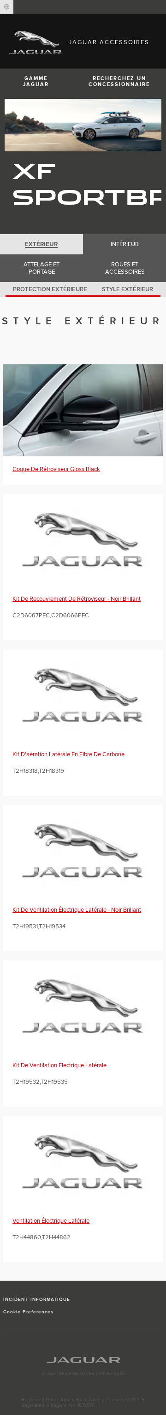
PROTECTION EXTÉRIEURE (50, 289)
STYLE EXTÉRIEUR (127, 289)
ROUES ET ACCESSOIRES (125, 268)
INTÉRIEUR (125, 244)
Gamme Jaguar (36, 81)
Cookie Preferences (28, 1312)
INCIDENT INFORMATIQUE (36, 1299)
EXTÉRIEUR (41, 244)
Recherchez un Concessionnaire (119, 81)
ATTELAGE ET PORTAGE (41, 268)
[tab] (41, 244)
